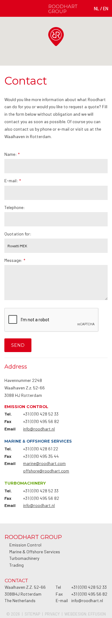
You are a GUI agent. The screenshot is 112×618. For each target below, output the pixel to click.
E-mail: (12, 180)
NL (96, 8)
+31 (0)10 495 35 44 (41, 456)
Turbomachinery (24, 558)
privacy (52, 613)
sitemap (32, 613)
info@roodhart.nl (39, 428)
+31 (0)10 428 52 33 (40, 413)
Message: (14, 260)
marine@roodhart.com (44, 463)
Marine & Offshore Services (34, 551)
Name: (12, 154)
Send (18, 345)
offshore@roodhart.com (46, 470)
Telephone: (14, 207)
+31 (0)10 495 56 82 (41, 421)
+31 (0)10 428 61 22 (40, 448)
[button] (64, 46)
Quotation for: (17, 233)
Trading (16, 565)
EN (105, 8)
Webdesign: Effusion (85, 613)
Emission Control (25, 544)
